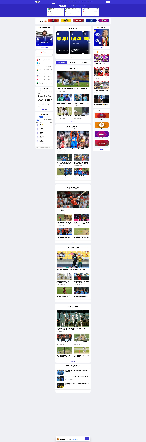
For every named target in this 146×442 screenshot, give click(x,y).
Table (59, 15)
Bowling (45, 119)
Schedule (61, 15)
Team (37, 119)
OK (87, 438)
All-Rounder (50, 119)
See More (44, 109)
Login (108, 1)
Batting (41, 119)
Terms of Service (74, 439)
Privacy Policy (79, 438)
